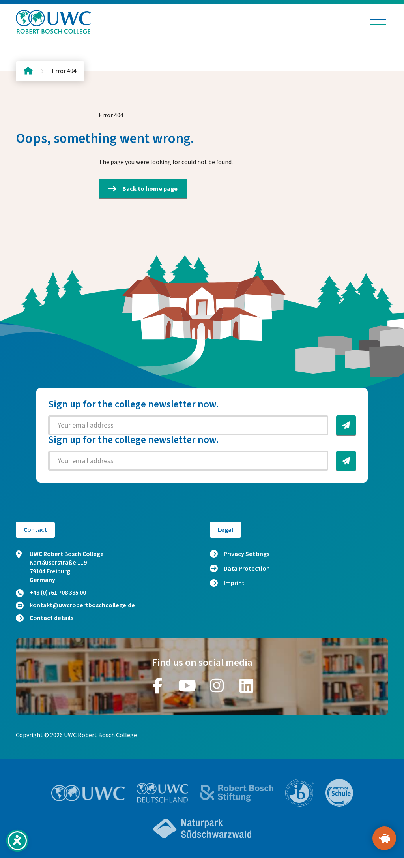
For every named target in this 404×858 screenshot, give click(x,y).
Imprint (234, 583)
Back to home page (150, 188)
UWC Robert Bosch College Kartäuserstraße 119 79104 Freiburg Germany (67, 567)
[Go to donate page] (384, 838)
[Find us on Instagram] (217, 685)
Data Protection (247, 568)
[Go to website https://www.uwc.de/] (162, 793)
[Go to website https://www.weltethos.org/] (339, 793)
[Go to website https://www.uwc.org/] (88, 793)
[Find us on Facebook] (158, 685)
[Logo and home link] (53, 22)
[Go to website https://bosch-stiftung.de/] (236, 793)
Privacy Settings (246, 554)
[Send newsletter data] (346, 425)
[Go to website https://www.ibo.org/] (299, 793)
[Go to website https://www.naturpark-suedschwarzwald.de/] (202, 828)
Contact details (51, 618)
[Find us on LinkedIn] (246, 685)
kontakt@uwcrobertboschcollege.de (82, 605)
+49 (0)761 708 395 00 (58, 592)
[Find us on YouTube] (187, 685)
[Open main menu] (378, 22)
